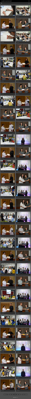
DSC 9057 (2, 119)
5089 (17, 394)
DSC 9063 (2, 261)
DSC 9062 (2, 248)
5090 (19, 394)
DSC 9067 (2, 364)
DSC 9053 (2, 29)
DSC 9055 (18, 68)
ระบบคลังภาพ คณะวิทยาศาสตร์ (6, 1)
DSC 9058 (2, 132)
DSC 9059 (2, 158)
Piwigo (17, 397)
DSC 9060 (2, 184)
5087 (12, 394)
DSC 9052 (2, 16)
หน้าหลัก (1, 3)
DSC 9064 (2, 287)
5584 (23, 394)
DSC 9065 (2, 313)
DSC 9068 (2, 390)
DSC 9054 (2, 55)
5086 (10, 394)
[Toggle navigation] (29, 1)
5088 (15, 394)
